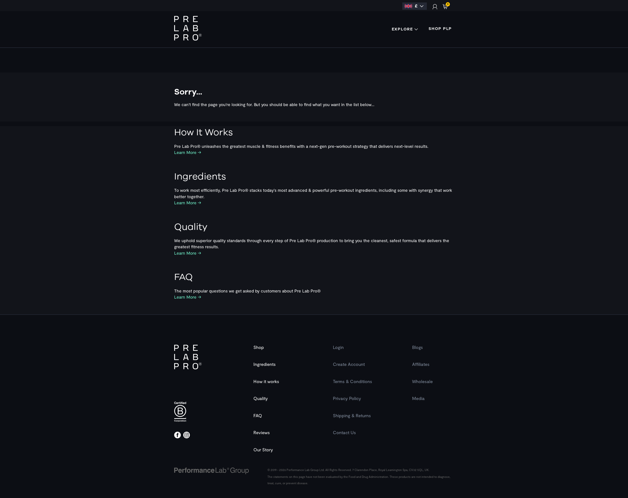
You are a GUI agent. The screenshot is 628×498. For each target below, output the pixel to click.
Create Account (349, 364)
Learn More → (187, 152)
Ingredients (264, 364)
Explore (403, 29)
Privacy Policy (347, 398)
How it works (266, 381)
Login (338, 347)
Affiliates (421, 364)
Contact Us (344, 432)
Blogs (417, 347)
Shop (258, 347)
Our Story (263, 449)
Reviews (261, 432)
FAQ (257, 415)
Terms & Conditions (352, 381)
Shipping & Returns (352, 415)
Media (418, 398)
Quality (260, 398)
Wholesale (422, 381)
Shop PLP (440, 28)
